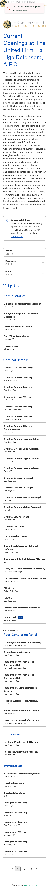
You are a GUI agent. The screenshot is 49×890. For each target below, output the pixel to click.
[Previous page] (12, 869)
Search (8, 250)
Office (8, 271)
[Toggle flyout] (43, 263)
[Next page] (36, 869)
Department (10, 261)
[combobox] (5, 264)
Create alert (17, 236)
